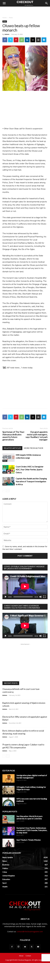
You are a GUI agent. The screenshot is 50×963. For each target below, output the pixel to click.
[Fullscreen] (44, 597)
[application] (25, 586)
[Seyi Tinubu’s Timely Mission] (8, 843)
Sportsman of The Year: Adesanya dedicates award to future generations (13, 436)
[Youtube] (38, 946)
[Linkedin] (27, 39)
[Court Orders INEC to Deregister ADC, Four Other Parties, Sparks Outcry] (8, 469)
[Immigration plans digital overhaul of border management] (8, 778)
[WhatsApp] (21, 39)
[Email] (32, 39)
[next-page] (7, 490)
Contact (28, 956)
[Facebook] (4, 39)
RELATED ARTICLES (12, 448)
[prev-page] (3, 490)
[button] (4, 3)
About (21, 956)
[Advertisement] (25, 11)
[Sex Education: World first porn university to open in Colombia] (8, 819)
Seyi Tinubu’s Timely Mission (29, 840)
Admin (7, 34)
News (11, 18)
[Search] (46, 3)
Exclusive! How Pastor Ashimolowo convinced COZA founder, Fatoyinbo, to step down (32, 830)
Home (4, 18)
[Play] (5, 597)
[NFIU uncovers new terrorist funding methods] (8, 801)
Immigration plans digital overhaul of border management (32, 776)
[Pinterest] (16, 39)
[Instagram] (18, 946)
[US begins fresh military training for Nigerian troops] (8, 790)
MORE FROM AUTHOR (33, 448)
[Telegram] (44, 39)
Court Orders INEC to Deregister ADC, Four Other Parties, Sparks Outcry (29, 469)
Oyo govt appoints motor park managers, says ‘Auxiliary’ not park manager (37, 436)
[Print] (38, 39)
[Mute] (40, 597)
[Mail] (25, 946)
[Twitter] (10, 39)
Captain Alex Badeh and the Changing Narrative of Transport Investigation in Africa (31, 481)
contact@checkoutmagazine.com (30, 931)
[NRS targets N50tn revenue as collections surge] (8, 457)
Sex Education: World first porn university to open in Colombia (29, 817)
